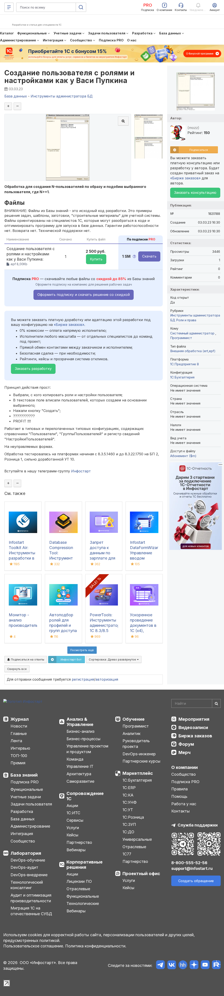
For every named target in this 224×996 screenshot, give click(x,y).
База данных (22, 819)
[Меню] (9, 7)
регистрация (83, 679)
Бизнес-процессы (83, 738)
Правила (179, 789)
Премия (17, 763)
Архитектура (78, 774)
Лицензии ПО (79, 881)
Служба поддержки (198, 825)
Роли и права (186, 320)
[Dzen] (193, 965)
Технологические (82, 903)
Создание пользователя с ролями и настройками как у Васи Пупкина (69, 77)
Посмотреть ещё (82, 650)
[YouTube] (205, 965)
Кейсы (72, 835)
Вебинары (76, 850)
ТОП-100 (18, 755)
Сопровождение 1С (85, 796)
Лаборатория (25, 853)
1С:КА (127, 795)
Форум (186, 744)
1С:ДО (128, 832)
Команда (74, 759)
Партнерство (79, 842)
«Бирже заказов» (69, 324)
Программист (181, 338)
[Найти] (216, 703)
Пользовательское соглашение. (33, 946)
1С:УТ (127, 809)
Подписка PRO (24, 782)
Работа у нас (183, 804)
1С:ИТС (73, 813)
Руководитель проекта (136, 743)
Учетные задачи (25, 797)
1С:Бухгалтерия (137, 780)
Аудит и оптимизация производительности (30, 898)
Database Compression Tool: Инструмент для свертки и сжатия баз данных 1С (62, 558)
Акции (72, 805)
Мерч (184, 752)
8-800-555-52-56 (189, 862)
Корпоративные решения (84, 864)
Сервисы (74, 820)
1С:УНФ (129, 802)
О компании (184, 767)
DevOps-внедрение (28, 874)
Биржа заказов (195, 735)
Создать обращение (196, 881)
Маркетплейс (137, 773)
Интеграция (21, 833)
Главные (18, 733)
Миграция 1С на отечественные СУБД (31, 911)
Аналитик (131, 733)
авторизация (106, 679)
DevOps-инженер (139, 754)
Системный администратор (192, 333)
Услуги (72, 827)
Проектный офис (141, 873)
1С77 (126, 854)
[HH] (182, 965)
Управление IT (79, 766)
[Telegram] (160, 965)
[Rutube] (216, 965)
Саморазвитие (80, 781)
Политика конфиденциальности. (95, 946)
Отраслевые (78, 889)
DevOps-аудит (24, 867)
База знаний (24, 775)
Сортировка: (113, 659)
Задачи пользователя (31, 804)
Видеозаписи (193, 727)
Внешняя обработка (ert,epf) (192, 351)
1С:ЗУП (129, 824)
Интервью (20, 748)
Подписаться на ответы (27, 659)
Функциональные (26, 789)
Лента (16, 740)
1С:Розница (133, 817)
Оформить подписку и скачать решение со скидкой (83, 294)
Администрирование (30, 826)
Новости (18, 726)
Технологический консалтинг (26, 885)
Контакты (180, 811)
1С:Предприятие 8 (184, 364)
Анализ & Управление (79, 722)
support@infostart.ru (192, 868)
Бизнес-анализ (80, 731)
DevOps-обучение (27, 860)
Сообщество (22, 841)
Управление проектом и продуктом (87, 749)
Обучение (133, 719)
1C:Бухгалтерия (182, 377)
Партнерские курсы (141, 761)
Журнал (19, 719)
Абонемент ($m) (183, 456)
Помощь (179, 796)
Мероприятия (193, 719)
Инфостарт (81, 471)
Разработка (21, 811)
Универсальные (137, 839)
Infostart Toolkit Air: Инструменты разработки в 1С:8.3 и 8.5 (22, 553)
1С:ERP (129, 787)
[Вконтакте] (171, 965)
